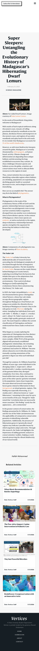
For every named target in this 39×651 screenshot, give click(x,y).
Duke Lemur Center (18, 116)
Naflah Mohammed (19, 456)
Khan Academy (22, 249)
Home (19, 631)
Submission (19, 635)
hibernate (20, 309)
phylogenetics (23, 193)
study (30, 292)
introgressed (7, 388)
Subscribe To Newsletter (11, 3)
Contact (19, 641)
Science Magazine (13, 90)
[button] (34, 3)
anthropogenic (18, 152)
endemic (5, 220)
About (19, 638)
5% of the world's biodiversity (13, 143)
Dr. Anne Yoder (7, 269)
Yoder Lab (9, 257)
